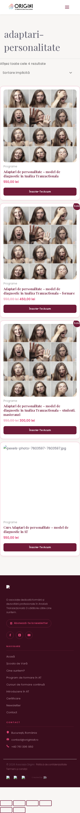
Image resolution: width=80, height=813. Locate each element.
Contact (11, 712)
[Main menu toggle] (67, 7)
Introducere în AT (17, 691)
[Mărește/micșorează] (6, 803)
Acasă (10, 656)
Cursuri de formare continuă (25, 684)
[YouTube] (29, 635)
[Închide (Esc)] (45, 803)
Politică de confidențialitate (51, 764)
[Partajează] (32, 803)
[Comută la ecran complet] (19, 803)
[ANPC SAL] (8, 777)
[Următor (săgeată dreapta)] (19, 810)
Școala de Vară (16, 663)
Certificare (13, 698)
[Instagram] (19, 635)
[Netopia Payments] (25, 777)
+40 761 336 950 (22, 747)
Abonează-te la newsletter (31, 623)
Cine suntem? (15, 671)
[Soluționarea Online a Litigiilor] (16, 777)
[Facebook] (10, 635)
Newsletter (13, 705)
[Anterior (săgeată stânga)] (6, 810)
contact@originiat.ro (24, 740)
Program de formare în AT (23, 678)
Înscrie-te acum (40, 191)
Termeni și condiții (16, 769)
